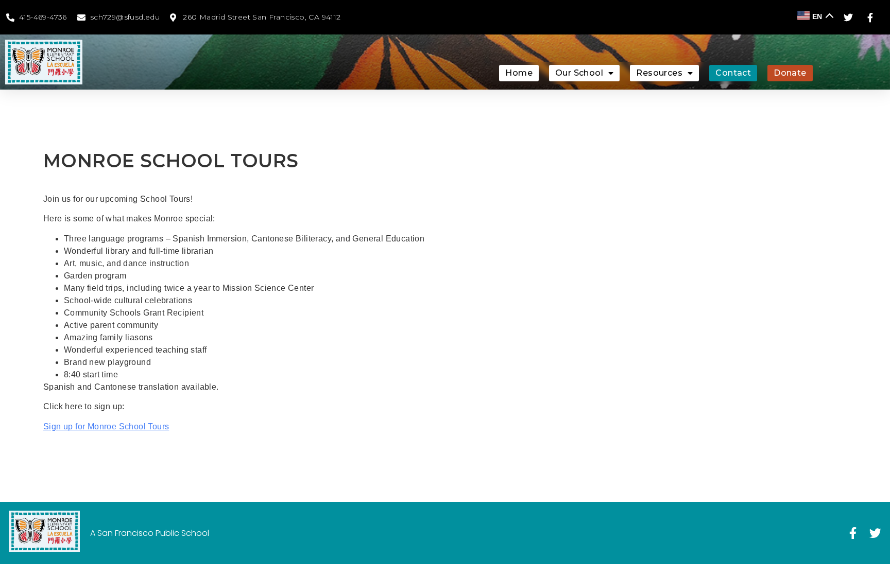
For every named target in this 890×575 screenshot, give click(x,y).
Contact (733, 73)
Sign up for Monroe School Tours (106, 426)
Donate (790, 73)
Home (519, 73)
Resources (659, 73)
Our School (579, 73)
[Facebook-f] (853, 533)
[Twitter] (875, 533)
